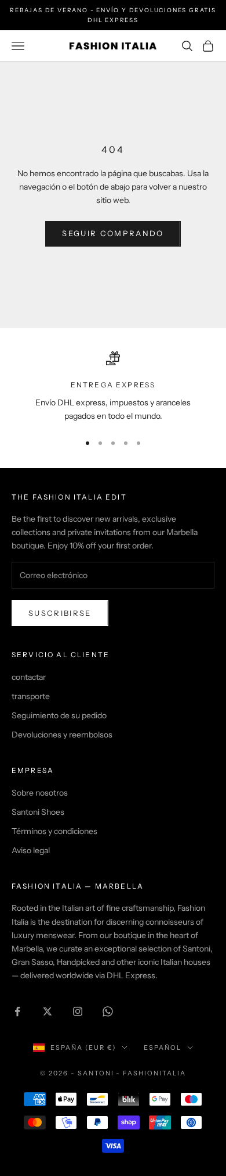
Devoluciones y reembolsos (62, 734)
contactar (29, 677)
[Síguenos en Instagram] (77, 1011)
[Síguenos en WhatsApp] (108, 1011)
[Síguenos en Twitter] (47, 1011)
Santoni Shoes (38, 812)
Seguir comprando (112, 233)
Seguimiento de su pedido (59, 715)
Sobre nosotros (40, 792)
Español (162, 1047)
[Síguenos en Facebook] (17, 1011)
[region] (113, 387)
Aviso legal (31, 850)
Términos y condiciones (54, 831)
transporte (31, 696)
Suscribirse (60, 613)
